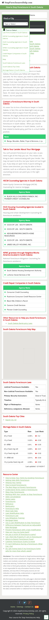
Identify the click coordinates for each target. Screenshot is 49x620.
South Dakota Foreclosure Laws (14, 63)
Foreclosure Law (11, 515)
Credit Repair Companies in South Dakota (15, 54)
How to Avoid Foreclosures (15, 485)
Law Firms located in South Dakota (15, 32)
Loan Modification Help (14, 513)
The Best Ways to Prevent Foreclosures (20, 487)
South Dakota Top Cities (11, 67)
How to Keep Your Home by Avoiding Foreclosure (24, 478)
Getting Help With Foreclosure (17, 480)
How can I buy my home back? (17, 532)
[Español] (37, 607)
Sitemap (20, 607)
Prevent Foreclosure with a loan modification (23, 530)
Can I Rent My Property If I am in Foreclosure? (23, 537)
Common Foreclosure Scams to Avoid (20, 541)
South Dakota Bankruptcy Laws (20, 323)
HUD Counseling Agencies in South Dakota (15, 43)
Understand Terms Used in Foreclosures (21, 489)
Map (4, 59)
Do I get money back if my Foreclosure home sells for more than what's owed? (23, 549)
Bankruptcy (10, 506)
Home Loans (10, 499)
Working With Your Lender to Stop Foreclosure (23, 494)
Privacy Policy (28, 613)
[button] (29, 354)
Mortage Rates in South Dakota (14, 70)
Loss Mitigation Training (14, 518)
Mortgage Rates (11, 520)
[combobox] (16, 23)
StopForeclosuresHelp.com (18, 2)
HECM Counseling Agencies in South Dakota (15, 37)
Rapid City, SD (10, 420)
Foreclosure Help (12, 508)
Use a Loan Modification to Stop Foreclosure (22, 523)
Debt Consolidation (13, 497)
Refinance (9, 504)
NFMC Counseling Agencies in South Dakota (15, 49)
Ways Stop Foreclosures (14, 492)
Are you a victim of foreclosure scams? (20, 534)
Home (12, 607)
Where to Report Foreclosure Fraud (19, 539)
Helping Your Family (13, 482)
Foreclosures (10, 501)
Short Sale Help (11, 511)
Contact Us (29, 607)
